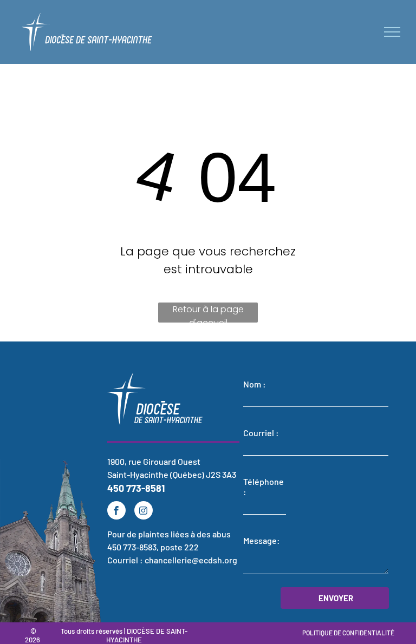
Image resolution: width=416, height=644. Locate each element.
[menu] (392, 32)
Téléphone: (263, 486)
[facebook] (116, 511)
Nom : (254, 384)
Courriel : (261, 433)
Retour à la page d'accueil (208, 313)
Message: (261, 540)
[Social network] (143, 511)
